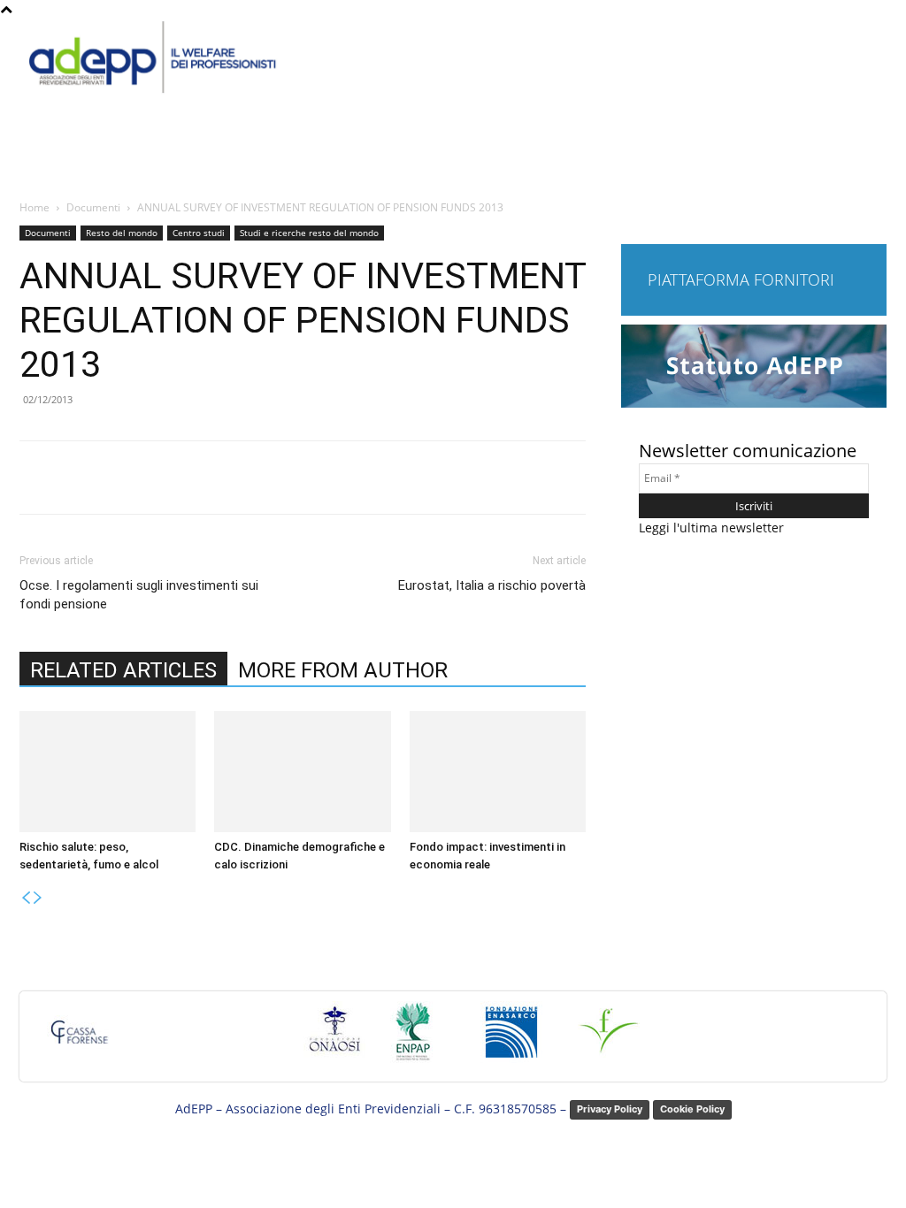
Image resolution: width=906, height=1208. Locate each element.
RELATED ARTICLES (123, 670)
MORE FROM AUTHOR (343, 670)
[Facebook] (144, 477)
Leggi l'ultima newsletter (711, 527)
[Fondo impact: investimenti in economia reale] (498, 771)
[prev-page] (25, 898)
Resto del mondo (121, 232)
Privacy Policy (609, 1109)
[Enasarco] (511, 1040)
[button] (867, 160)
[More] (307, 477)
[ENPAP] (414, 1040)
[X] (185, 477)
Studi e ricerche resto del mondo (309, 232)
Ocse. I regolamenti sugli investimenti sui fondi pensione (138, 594)
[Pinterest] (225, 477)
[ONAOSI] (334, 1040)
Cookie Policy (692, 1109)
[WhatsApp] (266, 477)
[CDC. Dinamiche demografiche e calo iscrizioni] (302, 771)
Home (34, 207)
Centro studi (199, 232)
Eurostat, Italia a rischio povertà (492, 585)
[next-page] (38, 898)
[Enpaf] (609, 1040)
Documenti (93, 207)
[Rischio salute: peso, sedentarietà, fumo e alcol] (107, 771)
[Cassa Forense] (78, 1040)
